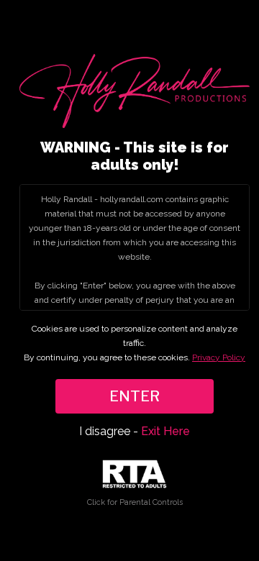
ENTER (134, 396)
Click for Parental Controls (135, 502)
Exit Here (165, 431)
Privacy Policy (218, 357)
